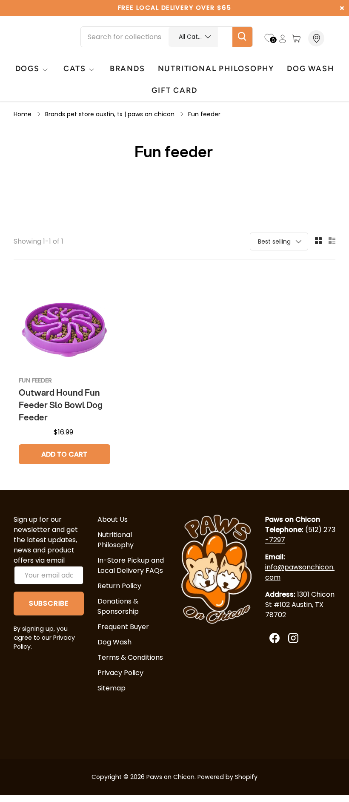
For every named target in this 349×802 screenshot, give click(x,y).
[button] (296, 38)
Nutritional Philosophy (115, 540)
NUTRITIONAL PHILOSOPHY (216, 68)
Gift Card (174, 90)
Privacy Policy (120, 673)
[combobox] (166, 37)
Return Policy (119, 586)
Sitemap (111, 688)
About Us (112, 519)
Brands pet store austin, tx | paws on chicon (109, 114)
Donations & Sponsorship (118, 606)
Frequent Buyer (123, 627)
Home (22, 114)
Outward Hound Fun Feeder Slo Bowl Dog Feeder (61, 404)
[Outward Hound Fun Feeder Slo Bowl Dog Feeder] (64, 324)
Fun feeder (204, 114)
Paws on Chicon (170, 777)
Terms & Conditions (130, 657)
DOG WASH (310, 68)
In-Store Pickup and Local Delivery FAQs (130, 565)
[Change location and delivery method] (317, 38)
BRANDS (127, 68)
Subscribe (49, 603)
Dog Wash (114, 642)
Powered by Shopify (227, 777)
